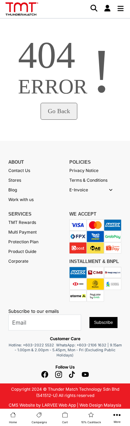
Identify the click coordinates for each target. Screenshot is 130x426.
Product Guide (22, 251)
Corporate (18, 261)
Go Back (59, 111)
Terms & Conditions (88, 180)
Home (13, 422)
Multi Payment (22, 232)
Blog (12, 189)
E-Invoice (78, 189)
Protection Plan (23, 241)
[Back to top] (14, 414)
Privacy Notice (83, 170)
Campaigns (39, 422)
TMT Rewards (22, 222)
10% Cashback (91, 422)
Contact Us (19, 170)
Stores (14, 180)
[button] (111, 190)
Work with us (21, 199)
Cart (65, 422)
